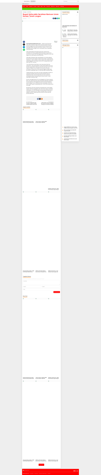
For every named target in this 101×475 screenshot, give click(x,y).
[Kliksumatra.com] (25, 3)
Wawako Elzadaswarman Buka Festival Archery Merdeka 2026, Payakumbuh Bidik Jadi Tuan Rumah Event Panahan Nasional (28, 122)
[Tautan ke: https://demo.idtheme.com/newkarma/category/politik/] (77, 40)
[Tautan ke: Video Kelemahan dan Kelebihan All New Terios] (70, 19)
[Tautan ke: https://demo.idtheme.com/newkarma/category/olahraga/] (77, 45)
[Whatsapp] (59, 18)
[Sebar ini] (53, 18)
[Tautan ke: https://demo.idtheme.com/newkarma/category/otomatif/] (77, 12)
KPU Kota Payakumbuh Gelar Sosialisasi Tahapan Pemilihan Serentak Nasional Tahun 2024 (31, 103)
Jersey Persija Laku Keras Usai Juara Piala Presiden (70, 139)
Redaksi (49, 473)
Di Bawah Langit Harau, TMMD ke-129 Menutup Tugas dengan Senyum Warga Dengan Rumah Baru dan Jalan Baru (53, 189)
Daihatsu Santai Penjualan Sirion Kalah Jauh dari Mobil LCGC (72, 34)
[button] (78, 1)
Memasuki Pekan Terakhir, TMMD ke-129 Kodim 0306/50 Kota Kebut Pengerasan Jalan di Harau (28, 271)
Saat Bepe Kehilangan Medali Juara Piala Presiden (70, 136)
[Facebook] (38, 99)
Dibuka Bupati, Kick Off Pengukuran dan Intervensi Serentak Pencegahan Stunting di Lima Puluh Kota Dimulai (47, 103)
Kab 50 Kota (24, 18)
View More (41, 464)
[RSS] (42, 99)
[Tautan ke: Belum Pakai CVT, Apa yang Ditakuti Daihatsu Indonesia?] (64, 30)
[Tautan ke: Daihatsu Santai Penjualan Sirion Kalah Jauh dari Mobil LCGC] (64, 35)
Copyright (31, 473)
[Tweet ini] (55, 18)
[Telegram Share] (57, 18)
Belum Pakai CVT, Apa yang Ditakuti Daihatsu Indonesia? (73, 30)
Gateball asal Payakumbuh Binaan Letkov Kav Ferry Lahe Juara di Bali (70, 133)
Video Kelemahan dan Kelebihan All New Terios (69, 26)
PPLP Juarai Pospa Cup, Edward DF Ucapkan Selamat (70, 130)
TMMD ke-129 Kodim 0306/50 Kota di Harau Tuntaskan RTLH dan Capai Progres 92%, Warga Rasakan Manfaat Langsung (41, 271)
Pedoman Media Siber (43, 473)
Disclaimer (36, 473)
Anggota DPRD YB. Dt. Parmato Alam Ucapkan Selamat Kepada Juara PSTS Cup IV (70, 127)
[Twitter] (40, 99)
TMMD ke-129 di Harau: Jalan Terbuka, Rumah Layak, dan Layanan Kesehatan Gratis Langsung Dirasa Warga (53, 271)
